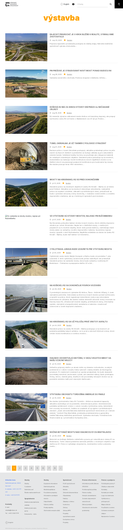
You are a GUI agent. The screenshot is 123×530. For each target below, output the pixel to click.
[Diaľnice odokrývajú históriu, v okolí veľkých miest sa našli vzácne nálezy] (26, 371)
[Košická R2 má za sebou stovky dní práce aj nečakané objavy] (26, 120)
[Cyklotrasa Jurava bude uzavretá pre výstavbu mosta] (26, 262)
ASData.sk (45, 528)
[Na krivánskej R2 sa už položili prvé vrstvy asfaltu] (26, 334)
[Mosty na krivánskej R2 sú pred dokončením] (26, 192)
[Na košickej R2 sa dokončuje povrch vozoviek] (26, 298)
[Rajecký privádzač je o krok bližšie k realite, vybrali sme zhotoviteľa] (26, 47)
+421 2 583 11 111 (13, 513)
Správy (69, 40)
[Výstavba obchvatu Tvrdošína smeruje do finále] (26, 407)
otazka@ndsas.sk (11, 510)
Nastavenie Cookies (108, 516)
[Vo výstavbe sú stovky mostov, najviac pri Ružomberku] (26, 217)
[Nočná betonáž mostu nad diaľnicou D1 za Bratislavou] (26, 445)
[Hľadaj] (110, 4)
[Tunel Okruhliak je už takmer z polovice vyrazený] (26, 156)
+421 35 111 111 (15, 495)
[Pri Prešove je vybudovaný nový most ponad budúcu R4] (26, 83)
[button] (73, 4)
